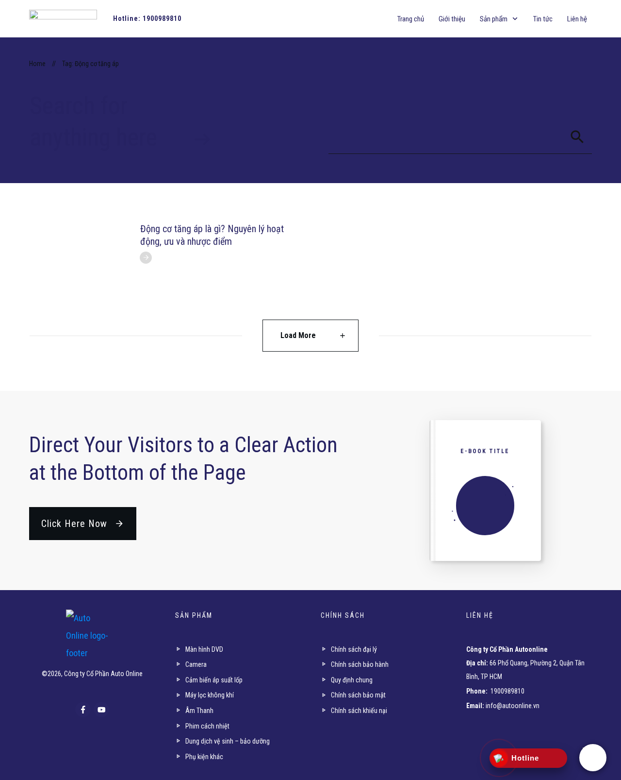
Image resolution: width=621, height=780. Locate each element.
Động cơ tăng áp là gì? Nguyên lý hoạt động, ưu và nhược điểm (212, 235)
